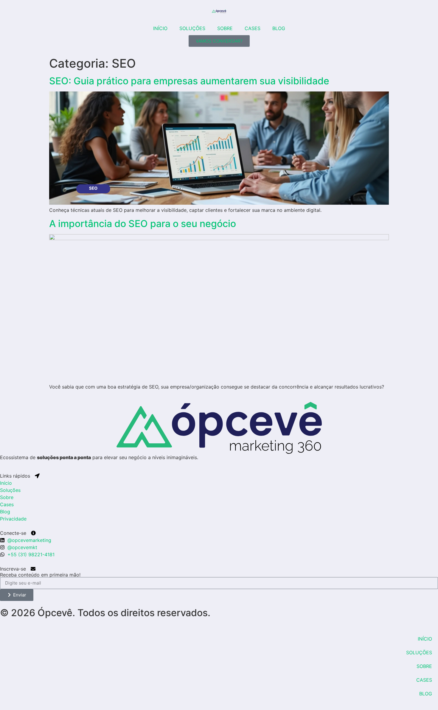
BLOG (278, 28)
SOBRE (225, 28)
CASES (252, 28)
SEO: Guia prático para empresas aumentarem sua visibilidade (189, 81)
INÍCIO (160, 28)
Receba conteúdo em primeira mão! (40, 574)
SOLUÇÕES (192, 28)
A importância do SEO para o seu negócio (142, 223)
